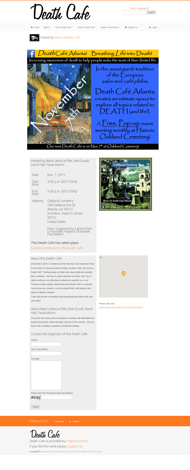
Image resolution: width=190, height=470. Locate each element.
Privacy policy (96, 451)
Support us (132, 27)
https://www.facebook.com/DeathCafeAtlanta (121, 307)
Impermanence (77, 441)
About (47, 27)
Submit (36, 407)
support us (74, 446)
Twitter (76, 421)
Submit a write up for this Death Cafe (57, 248)
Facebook (59, 421)
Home (36, 27)
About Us (65, 451)
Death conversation (109, 27)
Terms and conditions (80, 451)
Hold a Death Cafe (86, 27)
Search (151, 12)
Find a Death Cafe (63, 27)
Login (154, 27)
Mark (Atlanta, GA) (67, 37)
